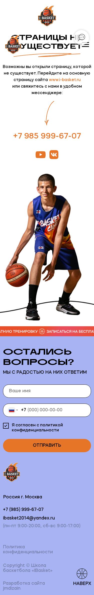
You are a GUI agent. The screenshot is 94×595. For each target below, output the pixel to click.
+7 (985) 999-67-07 (23, 510)
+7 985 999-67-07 (47, 137)
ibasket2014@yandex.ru (29, 518)
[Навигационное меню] (85, 44)
